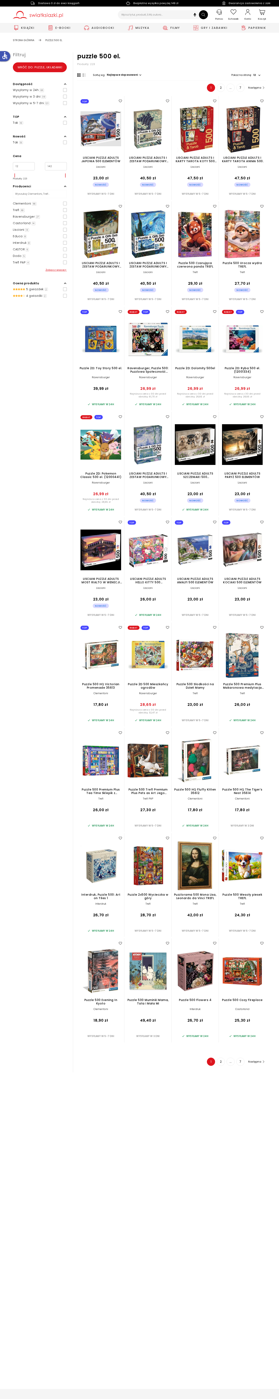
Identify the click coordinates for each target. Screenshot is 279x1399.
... (231, 88)
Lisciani (101, 167)
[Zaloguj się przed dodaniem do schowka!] (120, 101)
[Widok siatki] (78, 75)
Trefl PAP (148, 798)
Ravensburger (101, 377)
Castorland (242, 1009)
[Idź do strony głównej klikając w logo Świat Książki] (38, 15)
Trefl (195, 272)
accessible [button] (5, 56)
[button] (195, 15)
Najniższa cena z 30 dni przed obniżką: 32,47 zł (148, 711)
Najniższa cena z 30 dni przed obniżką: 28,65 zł (195, 395)
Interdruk (100, 903)
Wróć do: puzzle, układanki (40, 67)
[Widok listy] (84, 75)
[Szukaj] (203, 14)
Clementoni (101, 693)
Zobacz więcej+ (56, 270)
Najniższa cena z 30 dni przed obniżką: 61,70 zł (148, 395)
